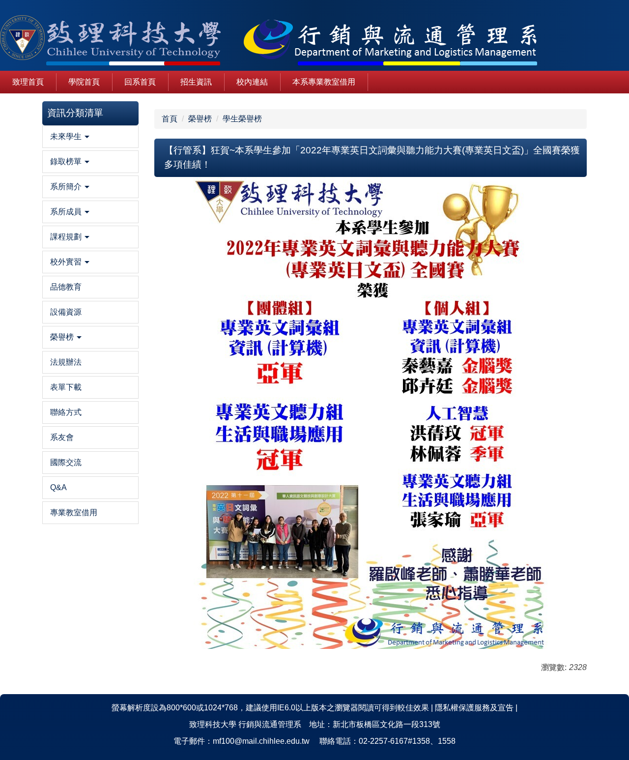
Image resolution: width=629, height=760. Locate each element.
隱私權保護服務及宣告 (474, 707)
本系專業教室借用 (323, 82)
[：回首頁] (277, 39)
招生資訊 (196, 82)
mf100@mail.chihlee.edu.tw (261, 741)
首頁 (169, 119)
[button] (90, 136)
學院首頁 (84, 82)
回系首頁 (140, 82)
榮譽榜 (200, 119)
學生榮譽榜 (242, 119)
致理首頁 (28, 82)
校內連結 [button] (252, 82)
